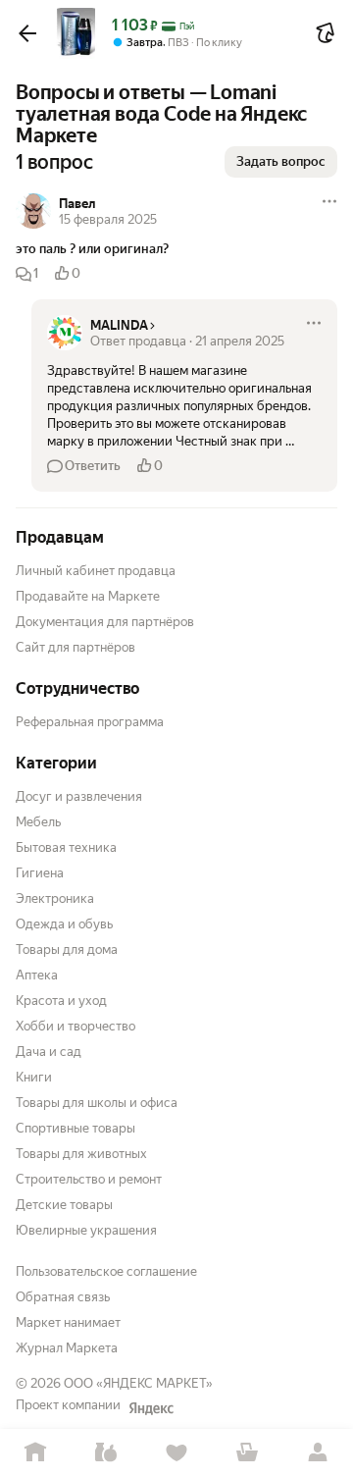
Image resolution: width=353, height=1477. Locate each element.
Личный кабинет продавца (96, 570)
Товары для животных (81, 1153)
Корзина (247, 1453)
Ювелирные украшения (86, 1230)
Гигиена (40, 873)
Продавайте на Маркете (88, 596)
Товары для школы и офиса (96, 1102)
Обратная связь (63, 1297)
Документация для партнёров (105, 621)
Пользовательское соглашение (106, 1271)
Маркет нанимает (68, 1322)
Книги (34, 1077)
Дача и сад (48, 1051)
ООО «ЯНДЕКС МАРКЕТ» (138, 1383)
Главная (35, 1453)
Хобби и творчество (75, 1026)
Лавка (106, 1453)
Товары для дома (67, 949)
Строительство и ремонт (89, 1179)
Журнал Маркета (67, 1348)
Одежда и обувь (64, 924)
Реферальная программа (90, 721)
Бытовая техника (66, 847)
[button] (27, 33)
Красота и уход (61, 1000)
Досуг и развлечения (79, 796)
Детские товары (64, 1204)
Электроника (55, 898)
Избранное (176, 1453)
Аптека (37, 975)
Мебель (38, 822)
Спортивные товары (75, 1128)
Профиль (317, 1453)
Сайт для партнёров (75, 647)
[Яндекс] (151, 1408)
